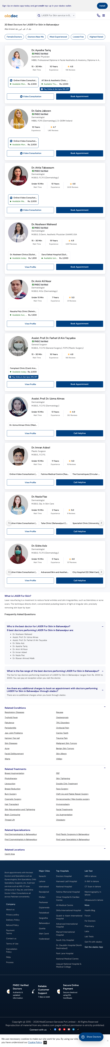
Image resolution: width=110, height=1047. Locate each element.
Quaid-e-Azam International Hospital (69, 917)
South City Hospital (65, 940)
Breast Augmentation (14, 773)
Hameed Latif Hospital (66, 881)
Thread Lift (10, 819)
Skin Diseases (11, 743)
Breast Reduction (12, 788)
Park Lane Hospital (64, 953)
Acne (7, 748)
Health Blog (90, 910)
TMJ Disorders (62, 722)
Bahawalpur (44, 923)
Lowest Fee (78, 36)
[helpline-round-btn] (98, 15)
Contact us (11, 938)
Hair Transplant (12, 804)
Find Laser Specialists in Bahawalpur (73, 839)
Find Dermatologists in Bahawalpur (21, 834)
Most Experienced (58, 36)
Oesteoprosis (62, 717)
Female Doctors (14, 36)
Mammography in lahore (93, 893)
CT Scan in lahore (93, 886)
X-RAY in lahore (92, 881)
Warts (7, 758)
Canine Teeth (62, 733)
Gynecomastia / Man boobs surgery (73, 799)
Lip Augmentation (64, 814)
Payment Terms (10, 931)
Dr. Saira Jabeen (41, 111)
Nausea (59, 712)
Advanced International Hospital (67, 925)
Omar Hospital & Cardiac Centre (67, 898)
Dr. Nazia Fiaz (39, 496)
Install (102, 5)
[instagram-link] (59, 1029)
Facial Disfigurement (14, 753)
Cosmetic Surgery (13, 799)
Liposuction (10, 783)
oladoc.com (48, 1025)
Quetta (42, 928)
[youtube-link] (64, 1029)
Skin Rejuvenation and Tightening (20, 809)
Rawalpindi (44, 892)
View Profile (30, 267)
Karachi (42, 876)
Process (9, 962)
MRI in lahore (90, 876)
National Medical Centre (67, 959)
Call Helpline (80, 433)
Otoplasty (60, 819)
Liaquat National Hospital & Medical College (68, 965)
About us (10, 909)
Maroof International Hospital (65, 933)
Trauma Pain (62, 738)
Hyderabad (44, 939)
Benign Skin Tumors (65, 748)
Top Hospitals (62, 871)
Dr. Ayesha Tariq (41, 50)
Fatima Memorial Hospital (68, 892)
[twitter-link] (50, 1029)
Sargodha (43, 918)
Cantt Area (10, 854)
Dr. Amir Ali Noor (41, 281)
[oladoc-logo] (11, 15)
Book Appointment (80, 96)
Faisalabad (44, 912)
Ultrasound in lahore (94, 900)
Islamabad (44, 886)
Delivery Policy (13, 920)
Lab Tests (89, 936)
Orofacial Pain (62, 727)
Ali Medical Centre (64, 905)
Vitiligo (59, 758)
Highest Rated (96, 36)
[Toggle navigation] (104, 15)
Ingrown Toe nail (12, 738)
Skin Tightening (63, 778)
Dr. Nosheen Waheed (44, 224)
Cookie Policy (35, 1042)
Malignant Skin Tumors (66, 743)
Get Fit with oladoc (93, 942)
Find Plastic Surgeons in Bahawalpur (72, 834)
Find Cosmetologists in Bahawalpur (21, 839)
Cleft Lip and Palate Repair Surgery (72, 794)
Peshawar (43, 902)
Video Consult (32, 96)
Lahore (42, 881)
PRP (58, 773)
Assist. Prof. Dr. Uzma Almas (48, 398)
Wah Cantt (44, 933)
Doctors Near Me (36, 36)
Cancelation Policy (11, 950)
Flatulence (9, 722)
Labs (87, 931)
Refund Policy (12, 925)
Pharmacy (89, 926)
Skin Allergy (61, 753)
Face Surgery (62, 788)
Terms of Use (12, 944)
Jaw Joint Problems (14, 733)
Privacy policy (12, 915)
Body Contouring (12, 814)
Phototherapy (11, 778)
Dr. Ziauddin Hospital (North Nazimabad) (69, 946)
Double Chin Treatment (67, 783)
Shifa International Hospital (68, 910)
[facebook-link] (55, 1029)
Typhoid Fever (11, 717)
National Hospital (64, 886)
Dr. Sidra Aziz (39, 545)
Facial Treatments (64, 809)
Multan (42, 897)
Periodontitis (10, 727)
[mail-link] (69, 1029)
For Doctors (90, 921)
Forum (88, 916)
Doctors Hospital (64, 876)
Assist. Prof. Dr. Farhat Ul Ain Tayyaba (53, 338)
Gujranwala (44, 907)
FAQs (8, 957)
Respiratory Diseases (14, 712)
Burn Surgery (11, 794)
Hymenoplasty (63, 804)
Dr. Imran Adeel (41, 447)
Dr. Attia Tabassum (43, 167)
